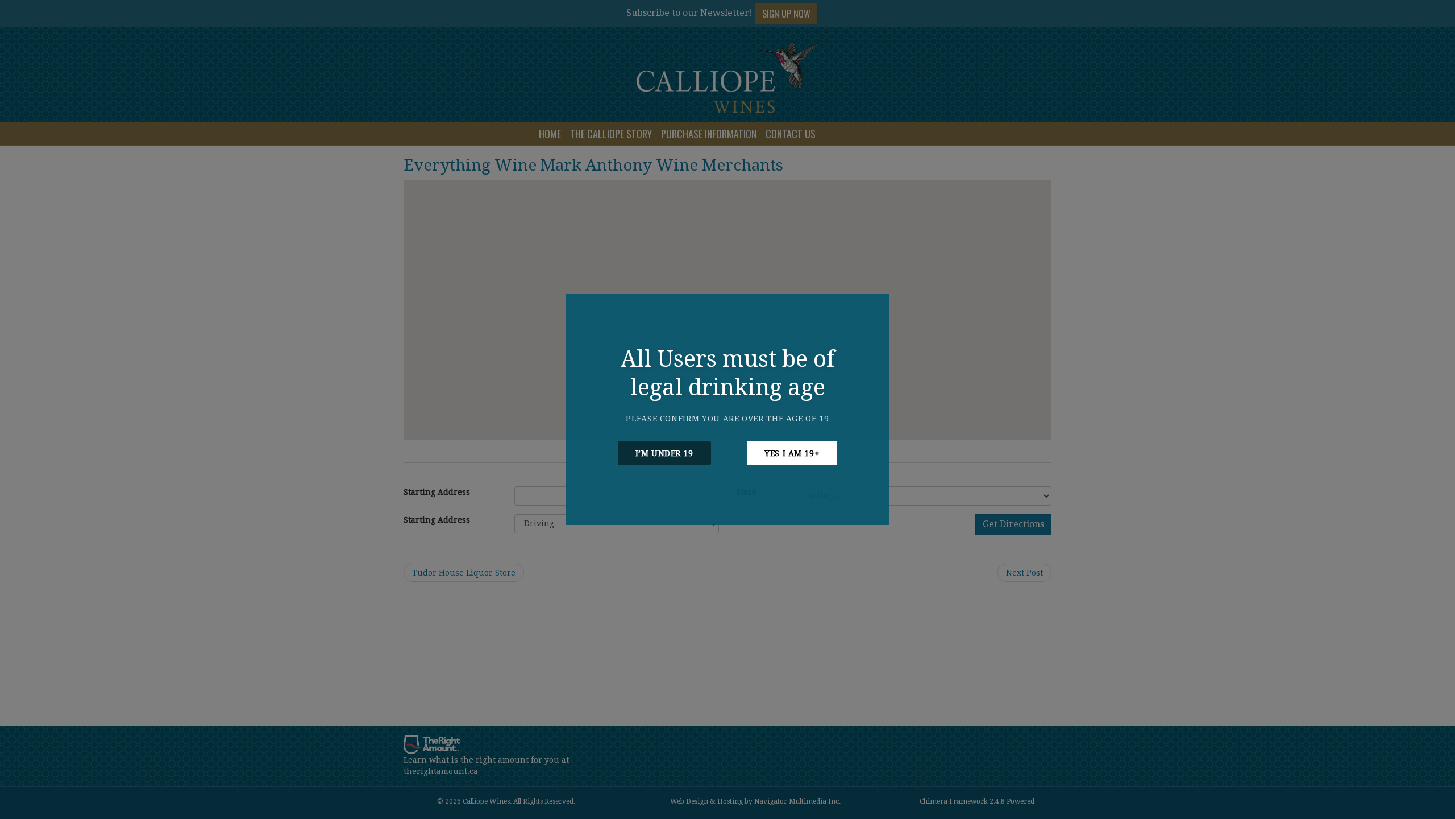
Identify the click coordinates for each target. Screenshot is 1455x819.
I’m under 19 (664, 453)
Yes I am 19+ (792, 453)
